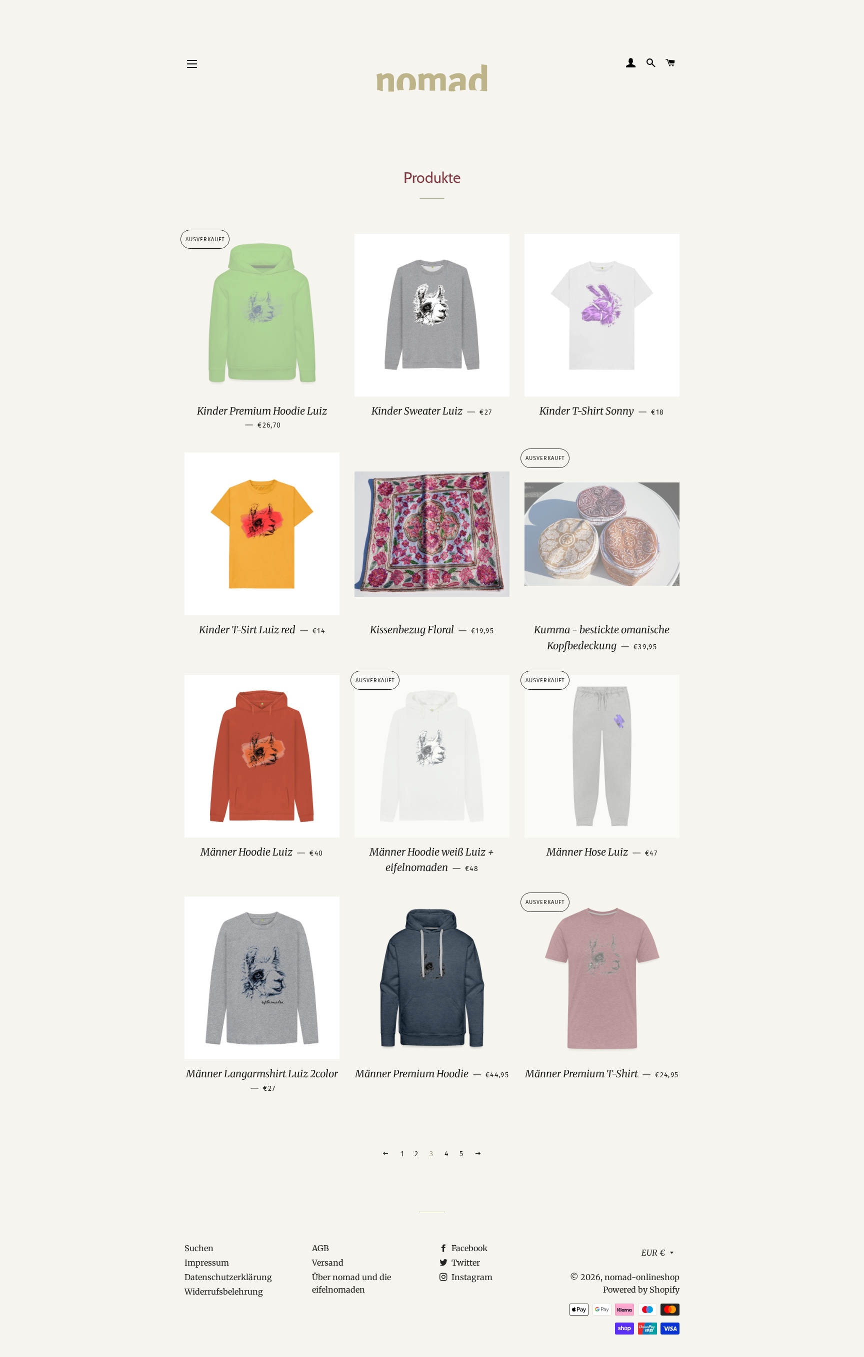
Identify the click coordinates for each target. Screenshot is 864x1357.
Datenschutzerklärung (228, 1277)
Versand (328, 1263)
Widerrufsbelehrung (223, 1292)
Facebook (469, 1248)
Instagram (471, 1277)
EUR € (653, 1253)
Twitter (465, 1263)
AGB (320, 1248)
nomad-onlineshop (642, 1277)
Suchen (199, 1248)
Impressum (206, 1263)
